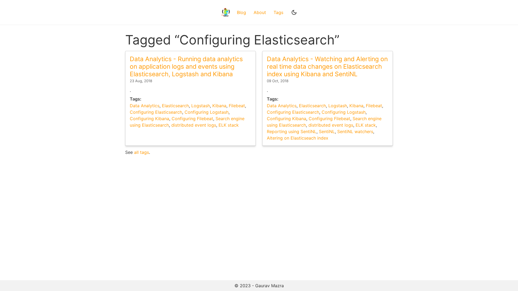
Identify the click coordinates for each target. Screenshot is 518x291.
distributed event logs (193, 125)
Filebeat (237, 105)
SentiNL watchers (355, 131)
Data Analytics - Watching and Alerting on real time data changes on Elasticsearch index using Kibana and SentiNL (327, 66)
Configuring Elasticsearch (156, 112)
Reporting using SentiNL (291, 131)
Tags (278, 12)
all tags (141, 152)
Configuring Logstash (207, 112)
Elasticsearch (175, 105)
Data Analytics (144, 105)
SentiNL (327, 131)
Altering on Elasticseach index (297, 138)
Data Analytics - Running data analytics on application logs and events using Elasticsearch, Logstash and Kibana (186, 66)
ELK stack (229, 125)
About (260, 12)
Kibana (219, 105)
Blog (241, 12)
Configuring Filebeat (192, 118)
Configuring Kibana (149, 118)
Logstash (200, 105)
